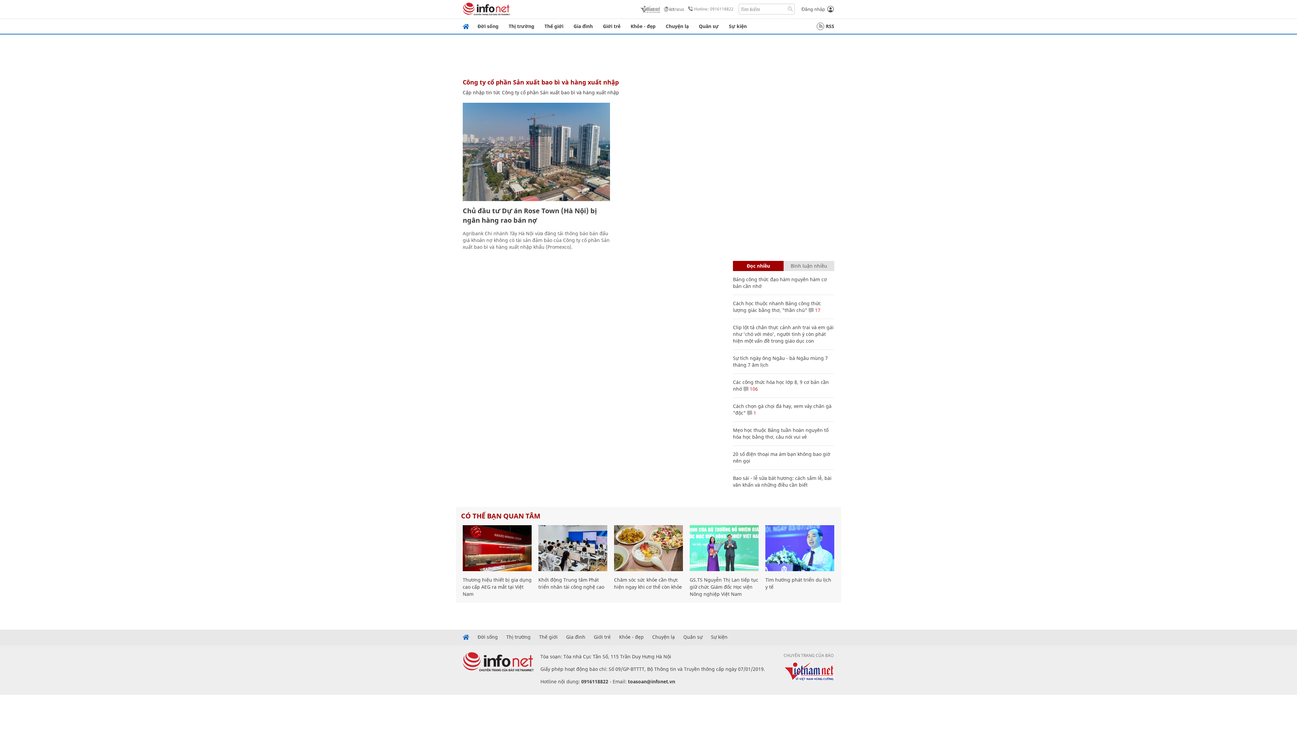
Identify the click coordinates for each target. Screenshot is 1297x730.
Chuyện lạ (677, 26)
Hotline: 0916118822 (714, 9)
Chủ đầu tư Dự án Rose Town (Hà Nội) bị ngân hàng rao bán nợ (530, 215)
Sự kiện (738, 26)
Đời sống (488, 26)
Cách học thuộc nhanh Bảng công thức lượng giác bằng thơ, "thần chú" (777, 306)
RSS (830, 26)
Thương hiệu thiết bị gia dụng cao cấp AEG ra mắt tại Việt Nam (497, 587)
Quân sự (709, 26)
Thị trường (521, 26)
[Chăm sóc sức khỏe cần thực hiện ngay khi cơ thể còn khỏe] (648, 548)
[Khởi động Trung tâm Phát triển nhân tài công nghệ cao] (572, 548)
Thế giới (553, 26)
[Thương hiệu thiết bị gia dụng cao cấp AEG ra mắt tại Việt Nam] (497, 548)
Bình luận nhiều (809, 266)
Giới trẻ (611, 26)
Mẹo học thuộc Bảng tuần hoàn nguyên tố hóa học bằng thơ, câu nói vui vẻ (781, 433)
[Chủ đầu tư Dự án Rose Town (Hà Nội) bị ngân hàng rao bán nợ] (536, 152)
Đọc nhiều (758, 266)
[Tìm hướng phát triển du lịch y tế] (799, 548)
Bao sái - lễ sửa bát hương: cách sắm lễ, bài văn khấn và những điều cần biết (782, 481)
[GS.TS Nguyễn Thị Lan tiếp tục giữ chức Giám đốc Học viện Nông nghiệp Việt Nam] (724, 548)
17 (817, 310)
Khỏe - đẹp (643, 26)
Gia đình (583, 26)
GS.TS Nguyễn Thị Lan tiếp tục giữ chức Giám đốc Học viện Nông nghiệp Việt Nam (724, 587)
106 (753, 389)
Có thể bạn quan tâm (500, 515)
